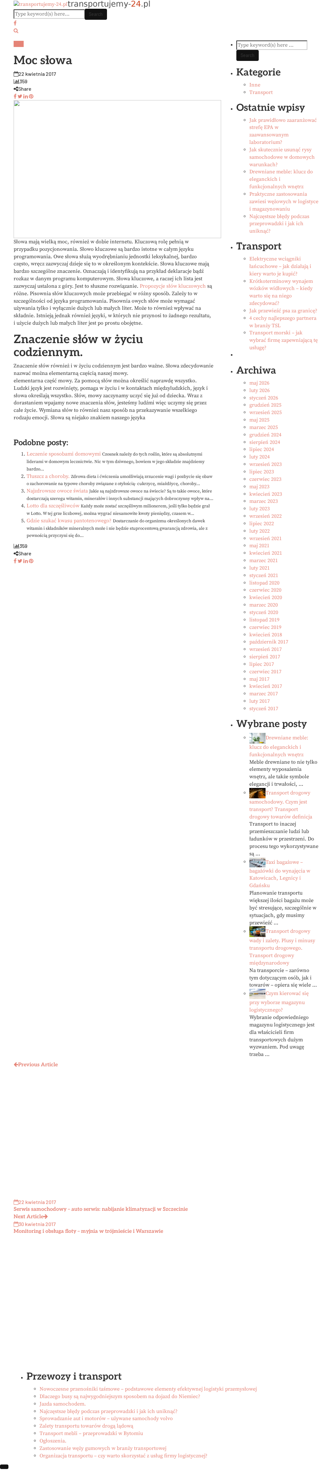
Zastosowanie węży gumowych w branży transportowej (103, 1448)
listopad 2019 (264, 620)
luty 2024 (259, 457)
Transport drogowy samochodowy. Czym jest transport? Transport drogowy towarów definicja (280, 805)
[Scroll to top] (4, 1466)
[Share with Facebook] (15, 96)
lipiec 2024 (261, 449)
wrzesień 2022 (265, 516)
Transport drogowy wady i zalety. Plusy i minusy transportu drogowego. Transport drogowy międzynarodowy (282, 947)
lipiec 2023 (261, 472)
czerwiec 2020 (265, 590)
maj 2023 (259, 486)
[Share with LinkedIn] (25, 96)
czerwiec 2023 (265, 479)
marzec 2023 (263, 501)
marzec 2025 (263, 427)
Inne (19, 44)
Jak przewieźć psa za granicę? (283, 310)
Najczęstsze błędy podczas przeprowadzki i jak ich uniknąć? (279, 224)
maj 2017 (259, 679)
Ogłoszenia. (53, 1441)
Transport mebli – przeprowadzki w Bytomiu (91, 1433)
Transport (261, 92)
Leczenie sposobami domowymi (64, 454)
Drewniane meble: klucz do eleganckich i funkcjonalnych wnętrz (278, 746)
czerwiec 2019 (265, 627)
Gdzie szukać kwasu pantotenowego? (69, 520)
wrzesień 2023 (265, 464)
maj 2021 (259, 545)
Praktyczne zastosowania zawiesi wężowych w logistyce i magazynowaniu (283, 201)
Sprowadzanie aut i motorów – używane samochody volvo (106, 1418)
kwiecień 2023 (265, 494)
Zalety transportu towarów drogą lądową (86, 1426)
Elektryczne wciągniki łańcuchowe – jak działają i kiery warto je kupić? (280, 266)
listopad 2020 (264, 583)
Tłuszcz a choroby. (48, 476)
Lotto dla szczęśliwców (53, 506)
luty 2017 (259, 701)
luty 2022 (259, 531)
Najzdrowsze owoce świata (57, 491)
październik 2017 (268, 642)
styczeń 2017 (263, 708)
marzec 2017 (263, 693)
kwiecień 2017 (265, 686)
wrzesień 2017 (265, 649)
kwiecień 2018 (265, 634)
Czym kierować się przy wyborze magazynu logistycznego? (279, 1001)
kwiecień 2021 (265, 553)
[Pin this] (30, 96)
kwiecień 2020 (265, 597)
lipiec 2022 (261, 523)
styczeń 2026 (263, 398)
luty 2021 (259, 568)
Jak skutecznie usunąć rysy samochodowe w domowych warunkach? (282, 157)
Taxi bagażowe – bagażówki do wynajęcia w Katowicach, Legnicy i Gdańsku (279, 874)
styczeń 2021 (263, 575)
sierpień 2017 (264, 657)
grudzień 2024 (265, 435)
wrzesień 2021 (265, 538)
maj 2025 (259, 420)
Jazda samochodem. (63, 1404)
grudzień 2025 (265, 405)
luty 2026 (259, 390)
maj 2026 (259, 383)
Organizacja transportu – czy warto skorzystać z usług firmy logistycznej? (124, 1456)
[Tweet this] (19, 96)
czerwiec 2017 (265, 671)
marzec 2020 (263, 605)
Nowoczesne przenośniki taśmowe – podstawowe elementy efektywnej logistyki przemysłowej (148, 1389)
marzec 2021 (263, 560)
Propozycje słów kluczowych (173, 286)
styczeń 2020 (263, 612)
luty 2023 (259, 508)
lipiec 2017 (261, 664)
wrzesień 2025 (265, 412)
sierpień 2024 (264, 442)
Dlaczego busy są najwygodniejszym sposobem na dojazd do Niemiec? (120, 1396)
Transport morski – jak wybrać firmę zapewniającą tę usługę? (283, 340)
